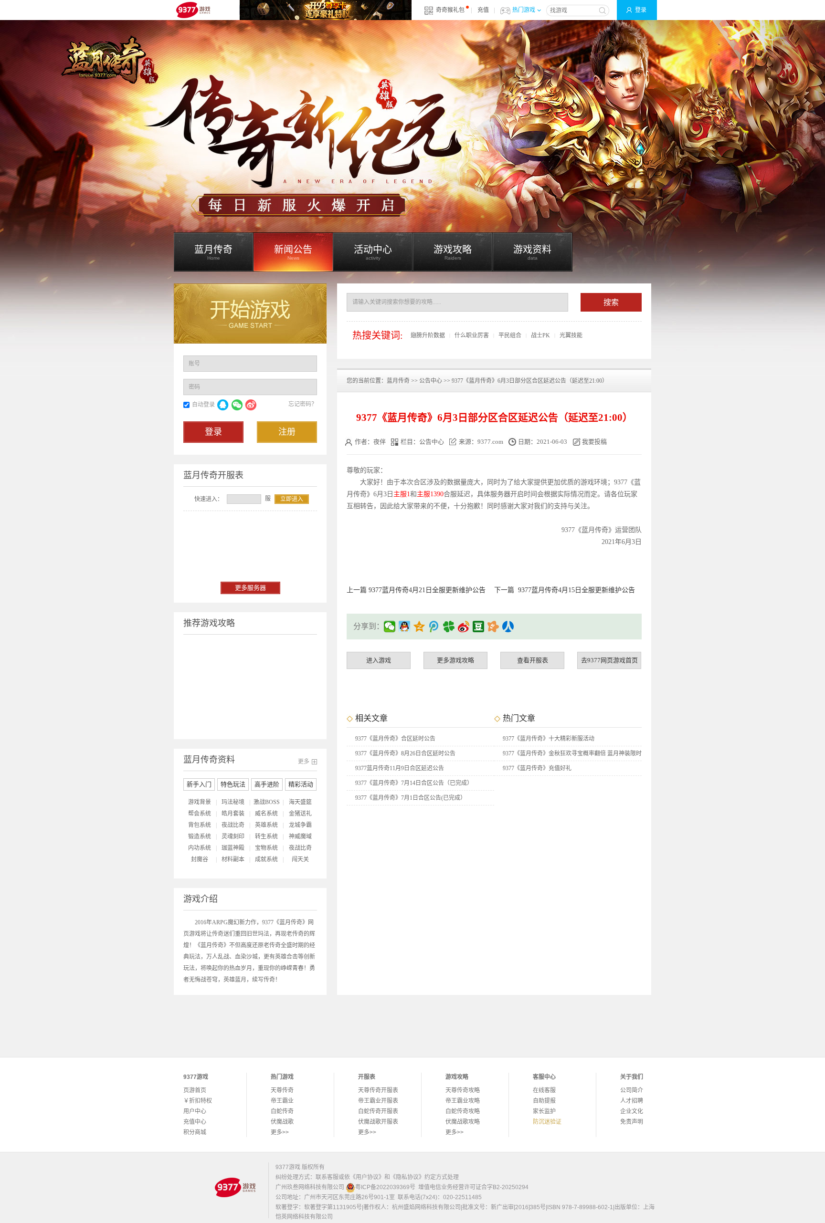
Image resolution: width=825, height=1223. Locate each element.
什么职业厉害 (472, 335)
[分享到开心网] (493, 626)
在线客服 (544, 1090)
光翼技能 (571, 335)
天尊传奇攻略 (462, 1090)
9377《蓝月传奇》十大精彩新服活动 (548, 738)
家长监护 (544, 1111)
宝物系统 (266, 848)
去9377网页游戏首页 (609, 660)
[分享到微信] (390, 626)
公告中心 (430, 380)
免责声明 (631, 1121)
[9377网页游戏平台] (234, 1187)
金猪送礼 (300, 813)
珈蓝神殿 (233, 848)
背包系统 (199, 825)
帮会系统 (199, 813)
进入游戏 (378, 660)
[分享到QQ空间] (419, 626)
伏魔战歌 (282, 1121)
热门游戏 (523, 10)
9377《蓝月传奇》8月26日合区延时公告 (405, 753)
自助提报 (544, 1101)
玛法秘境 (233, 802)
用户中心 (194, 1111)
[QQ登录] (223, 404)
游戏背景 (199, 802)
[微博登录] (250, 404)
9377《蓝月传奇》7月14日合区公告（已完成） (414, 783)
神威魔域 (300, 836)
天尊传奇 (282, 1090)
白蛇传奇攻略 (462, 1111)
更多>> (280, 1132)
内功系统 (199, 848)
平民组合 (509, 335)
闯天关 (300, 859)
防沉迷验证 (547, 1121)
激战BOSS (267, 802)
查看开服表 (532, 660)
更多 (303, 761)
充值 (483, 10)
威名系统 (266, 813)
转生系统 (266, 836)
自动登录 (203, 404)
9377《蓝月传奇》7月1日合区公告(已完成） (410, 797)
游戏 (587, 482)
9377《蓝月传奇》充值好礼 (537, 768)
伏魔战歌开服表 (378, 1121)
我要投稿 (594, 441)
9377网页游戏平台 (193, 10)
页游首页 (194, 1090)
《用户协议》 (367, 1177)
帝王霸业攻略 (462, 1101)
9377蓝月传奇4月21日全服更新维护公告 (427, 590)
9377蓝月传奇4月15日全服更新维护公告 (576, 590)
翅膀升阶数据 (428, 335)
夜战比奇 (233, 825)
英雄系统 (266, 825)
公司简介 (631, 1090)
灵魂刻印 (233, 836)
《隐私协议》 (407, 1177)
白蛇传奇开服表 (378, 1111)
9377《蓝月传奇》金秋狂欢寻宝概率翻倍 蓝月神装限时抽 (572, 755)
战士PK (540, 335)
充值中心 (194, 1121)
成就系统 (266, 859)
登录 (640, 10)
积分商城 (194, 1132)
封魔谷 (199, 859)
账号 (194, 363)
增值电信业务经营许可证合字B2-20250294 (473, 1187)
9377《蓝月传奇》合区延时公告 (395, 738)
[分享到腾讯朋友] (449, 626)
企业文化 (631, 1111)
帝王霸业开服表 (378, 1101)
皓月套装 (233, 813)
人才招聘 (631, 1101)
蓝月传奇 (398, 380)
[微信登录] (237, 404)
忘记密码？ (302, 404)
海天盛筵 (300, 802)
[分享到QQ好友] (405, 626)
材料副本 (233, 859)
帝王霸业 (282, 1101)
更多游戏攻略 (455, 660)
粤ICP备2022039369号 (385, 1187)
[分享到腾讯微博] (434, 626)
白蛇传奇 (282, 1111)
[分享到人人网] (508, 626)
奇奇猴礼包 (450, 10)
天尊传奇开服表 (378, 1090)
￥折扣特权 (197, 1101)
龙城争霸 (300, 825)
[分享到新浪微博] (464, 626)
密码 (194, 387)
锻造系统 (199, 836)
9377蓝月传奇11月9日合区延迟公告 (399, 768)
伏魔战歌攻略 (462, 1121)
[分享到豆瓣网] (479, 626)
